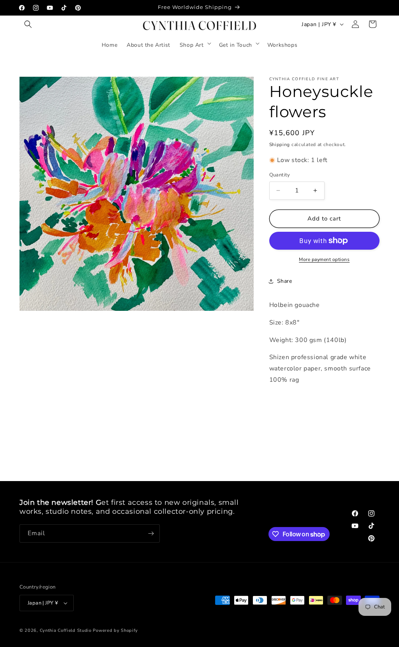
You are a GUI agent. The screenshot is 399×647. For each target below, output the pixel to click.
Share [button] (284, 281)
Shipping (279, 144)
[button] (28, 24)
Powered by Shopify (115, 630)
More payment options (324, 259)
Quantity (279, 174)
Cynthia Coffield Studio (66, 630)
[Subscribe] (150, 533)
